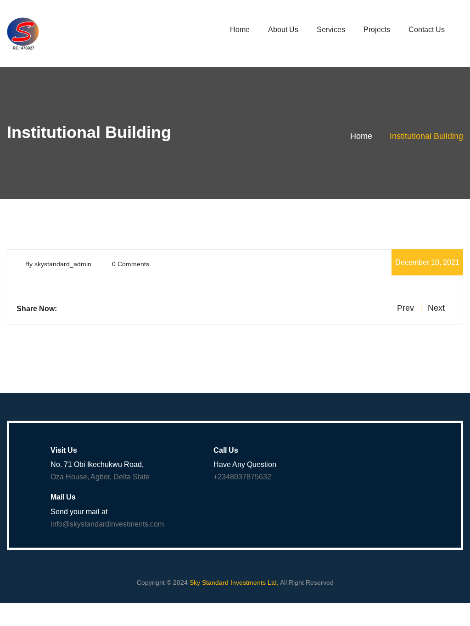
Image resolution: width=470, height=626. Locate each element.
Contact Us (426, 29)
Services (331, 29)
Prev (404, 308)
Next (437, 308)
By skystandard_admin (58, 264)
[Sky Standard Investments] (23, 33)
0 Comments (130, 264)
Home (240, 29)
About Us (283, 29)
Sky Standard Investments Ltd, (234, 582)
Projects (377, 29)
